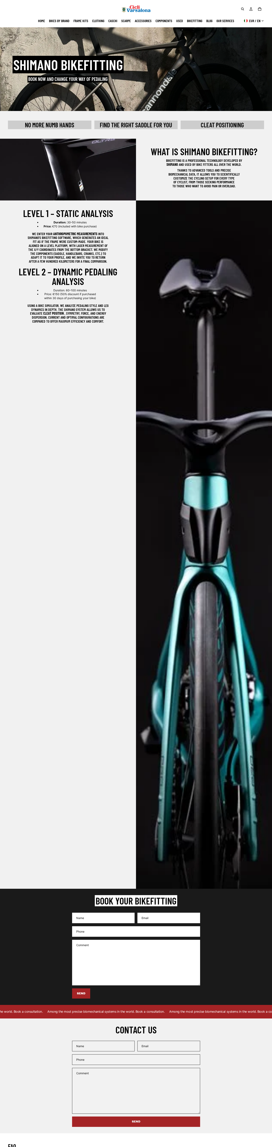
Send (136, 1121)
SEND (81, 993)
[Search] (242, 9)
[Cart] (259, 9)
